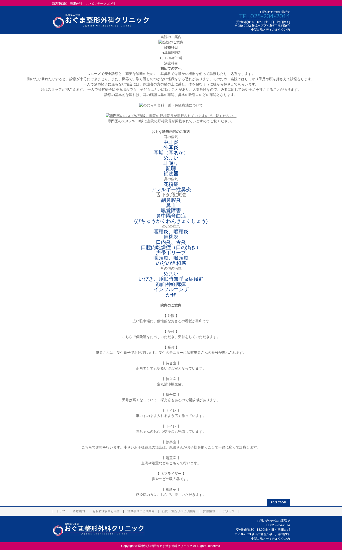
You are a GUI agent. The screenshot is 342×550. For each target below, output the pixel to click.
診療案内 (79, 511)
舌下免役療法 (171, 194)
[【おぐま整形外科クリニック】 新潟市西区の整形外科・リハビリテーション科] (101, 22)
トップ (60, 511)
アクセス (229, 511)
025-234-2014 (270, 17)
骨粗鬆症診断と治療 (106, 511)
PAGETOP (278, 502)
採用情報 (209, 511)
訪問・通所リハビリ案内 (178, 511)
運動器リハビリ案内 (140, 511)
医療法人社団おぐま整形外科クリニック (165, 546)
